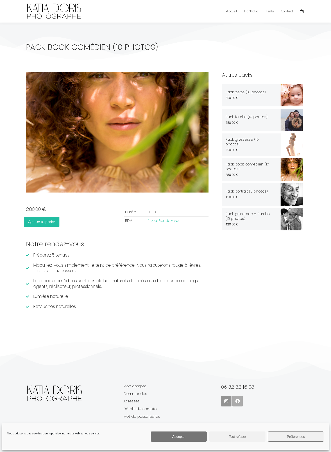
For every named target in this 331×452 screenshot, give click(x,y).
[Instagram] (226, 401)
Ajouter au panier (41, 221)
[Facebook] (237, 401)
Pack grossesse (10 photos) (242, 142)
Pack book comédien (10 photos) (247, 167)
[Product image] (292, 95)
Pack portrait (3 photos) (246, 191)
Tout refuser (237, 436)
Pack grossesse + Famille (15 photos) (247, 216)
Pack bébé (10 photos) (245, 92)
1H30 (152, 212)
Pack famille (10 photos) (246, 117)
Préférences (296, 436)
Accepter (179, 436)
